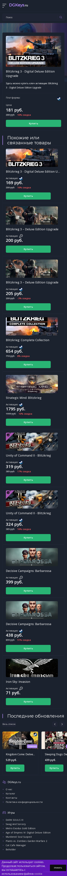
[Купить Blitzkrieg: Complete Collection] (32, 326)
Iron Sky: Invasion (18, 682)
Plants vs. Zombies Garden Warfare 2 (26, 841)
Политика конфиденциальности (24, 802)
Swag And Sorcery (16, 824)
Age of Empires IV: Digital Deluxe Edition (28, 832)
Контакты (11, 797)
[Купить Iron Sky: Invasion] (32, 668)
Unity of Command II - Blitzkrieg (28, 455)
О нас (9, 789)
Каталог (10, 793)
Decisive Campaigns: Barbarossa (28, 571)
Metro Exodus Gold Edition (20, 828)
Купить (33, 123)
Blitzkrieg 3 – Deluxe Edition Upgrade (32, 229)
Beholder (11, 849)
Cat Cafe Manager (16, 845)
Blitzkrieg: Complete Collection (27, 340)
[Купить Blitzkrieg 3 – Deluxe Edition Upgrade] (32, 215)
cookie (38, 874)
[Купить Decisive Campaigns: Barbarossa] (32, 557)
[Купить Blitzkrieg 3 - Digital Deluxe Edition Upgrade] (32, 158)
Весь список (9, 724)
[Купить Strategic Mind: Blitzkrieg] (32, 384)
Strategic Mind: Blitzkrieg (23, 398)
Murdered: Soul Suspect (19, 836)
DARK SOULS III (14, 819)
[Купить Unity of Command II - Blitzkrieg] (32, 442)
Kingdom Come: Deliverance (23, 754)
